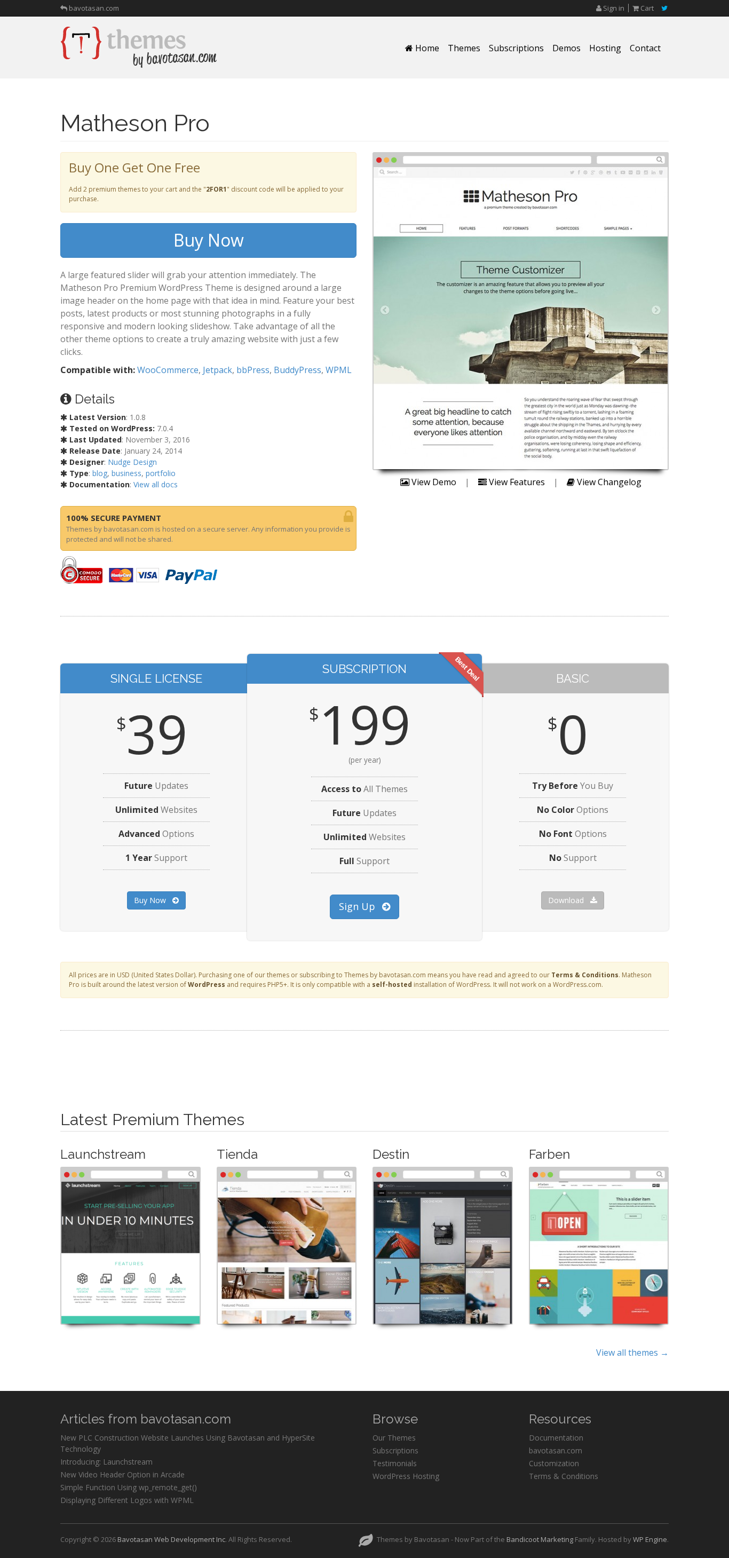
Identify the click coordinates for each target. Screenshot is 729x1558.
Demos (566, 48)
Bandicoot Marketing (539, 1539)
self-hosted (392, 984)
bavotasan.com (93, 7)
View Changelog (608, 482)
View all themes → (632, 1352)
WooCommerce (168, 370)
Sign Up (358, 906)
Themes (464, 48)
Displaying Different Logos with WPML (127, 1500)
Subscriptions (516, 48)
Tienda (237, 1154)
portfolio (161, 473)
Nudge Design (132, 462)
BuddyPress (297, 370)
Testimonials (395, 1463)
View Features (516, 482)
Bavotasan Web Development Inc (171, 1539)
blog (99, 473)
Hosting (605, 48)
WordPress (206, 984)
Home (426, 48)
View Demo (432, 482)
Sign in (612, 8)
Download (567, 900)
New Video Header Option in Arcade (122, 1474)
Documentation (556, 1438)
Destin (391, 1154)
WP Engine (650, 1539)
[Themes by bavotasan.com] (138, 47)
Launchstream (103, 1154)
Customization (554, 1463)
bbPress (253, 370)
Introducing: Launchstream (106, 1462)
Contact (645, 48)
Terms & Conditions (585, 974)
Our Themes (394, 1438)
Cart (646, 8)
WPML (339, 370)
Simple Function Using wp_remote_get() (128, 1487)
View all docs (155, 484)
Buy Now (208, 239)
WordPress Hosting (406, 1476)
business (126, 473)
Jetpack (217, 370)
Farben (549, 1154)
